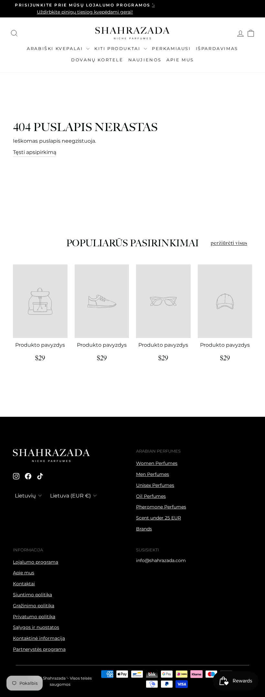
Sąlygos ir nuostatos (36, 627)
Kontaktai (24, 584)
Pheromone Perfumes (161, 507)
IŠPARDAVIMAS (217, 48)
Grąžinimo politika (33, 606)
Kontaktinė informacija (39, 638)
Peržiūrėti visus (229, 243)
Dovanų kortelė (97, 59)
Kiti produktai (118, 48)
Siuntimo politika (32, 595)
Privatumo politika (34, 617)
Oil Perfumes (151, 496)
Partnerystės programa (39, 649)
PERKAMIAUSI (171, 48)
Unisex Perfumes (155, 485)
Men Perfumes (152, 474)
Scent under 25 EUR (158, 518)
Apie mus (180, 59)
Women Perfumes (156, 463)
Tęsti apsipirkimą (34, 152)
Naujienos (145, 59)
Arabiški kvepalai (56, 48)
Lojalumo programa (35, 562)
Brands (144, 529)
